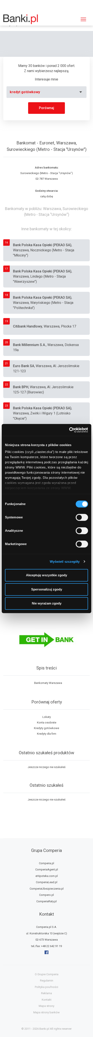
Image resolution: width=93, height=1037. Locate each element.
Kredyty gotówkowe (46, 728)
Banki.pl (44, 1028)
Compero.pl (46, 894)
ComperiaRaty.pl (46, 901)
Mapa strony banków (46, 1012)
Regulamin (46, 980)
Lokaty (46, 717)
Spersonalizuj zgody (46, 589)
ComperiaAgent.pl (46, 869)
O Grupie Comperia (46, 974)
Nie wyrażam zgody (46, 603)
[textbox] (46, 92)
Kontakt (46, 999)
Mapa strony (46, 1006)
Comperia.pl (46, 863)
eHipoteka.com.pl (46, 876)
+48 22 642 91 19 (51, 946)
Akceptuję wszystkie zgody (46, 575)
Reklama (46, 993)
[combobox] (46, 92)
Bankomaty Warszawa (48, 683)
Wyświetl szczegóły (65, 561)
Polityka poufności (46, 987)
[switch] (82, 517)
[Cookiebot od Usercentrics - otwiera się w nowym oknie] (69, 430)
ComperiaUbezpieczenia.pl (47, 888)
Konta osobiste (46, 722)
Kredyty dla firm (46, 733)
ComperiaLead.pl (46, 882)
